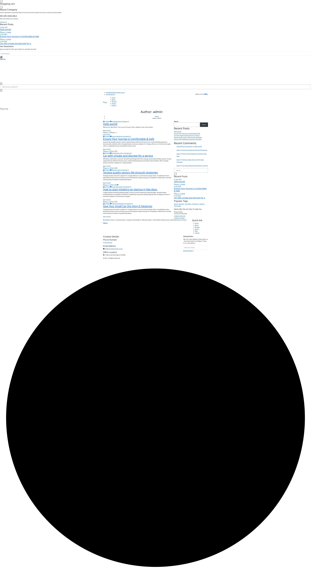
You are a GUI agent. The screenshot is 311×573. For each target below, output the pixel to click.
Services (114, 101)
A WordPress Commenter (184, 146)
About (113, 100)
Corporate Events (117, 187)
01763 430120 (110, 94)
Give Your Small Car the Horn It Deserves (127, 206)
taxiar (178, 150)
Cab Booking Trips (117, 153)
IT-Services (195, 204)
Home (113, 98)
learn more (106, 130)
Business (181, 204)
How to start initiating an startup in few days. (130, 189)
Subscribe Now (188, 251)
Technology (177, 206)
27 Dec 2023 (3, 27)
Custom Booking (117, 136)
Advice (176, 204)
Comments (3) (126, 136)
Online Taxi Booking (118, 204)
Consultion (188, 204)
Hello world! (5, 29)
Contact (114, 105)
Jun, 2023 (106, 134)
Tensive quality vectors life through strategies (130, 172)
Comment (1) (125, 121)
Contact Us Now (179, 218)
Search (176, 121)
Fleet (196, 231)
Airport (114, 103)
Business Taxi (116, 170)
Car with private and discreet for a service (128, 155)
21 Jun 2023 (3, 34)
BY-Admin (107, 121)
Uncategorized (116, 121)
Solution (201, 204)
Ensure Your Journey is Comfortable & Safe (19, 36)
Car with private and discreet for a (15, 43)
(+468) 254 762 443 (179, 216)
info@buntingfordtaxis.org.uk (115, 92)
